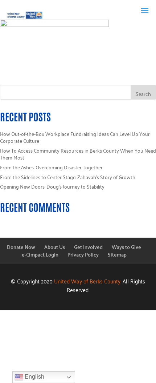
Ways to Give (126, 246)
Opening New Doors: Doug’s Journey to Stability (52, 186)
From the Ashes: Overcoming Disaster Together (51, 167)
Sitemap (117, 254)
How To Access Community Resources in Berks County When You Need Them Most (78, 154)
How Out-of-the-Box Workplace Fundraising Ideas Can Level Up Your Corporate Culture (75, 137)
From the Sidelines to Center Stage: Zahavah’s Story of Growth (67, 176)
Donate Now (21, 246)
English (33, 377)
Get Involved (88, 246)
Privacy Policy (83, 254)
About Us (54, 246)
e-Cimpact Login (40, 254)
